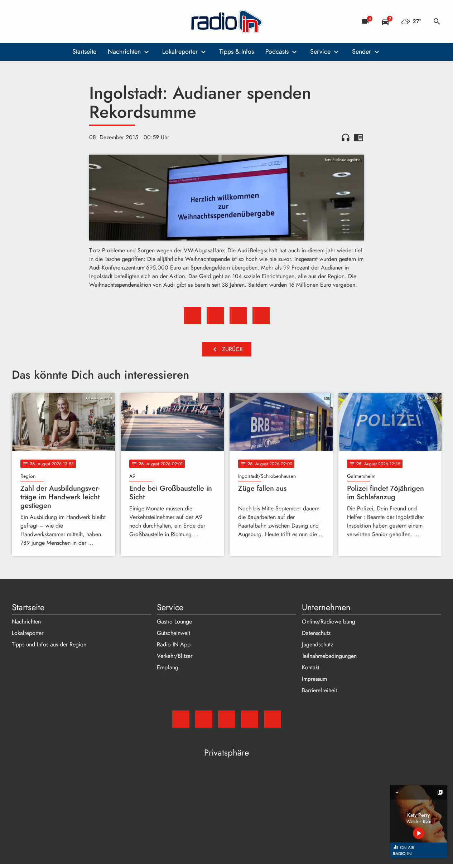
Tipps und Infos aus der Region (49, 644)
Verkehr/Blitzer (174, 656)
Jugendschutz (317, 644)
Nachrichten (124, 51)
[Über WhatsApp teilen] (238, 315)
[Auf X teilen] (215, 315)
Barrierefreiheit (319, 690)
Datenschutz (316, 633)
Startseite (84, 51)
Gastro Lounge (174, 621)
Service (320, 51)
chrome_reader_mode (358, 137)
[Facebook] (33, 21)
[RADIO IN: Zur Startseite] (226, 21)
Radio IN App (174, 644)
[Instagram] (47, 21)
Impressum (314, 679)
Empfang (167, 667)
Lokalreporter (180, 51)
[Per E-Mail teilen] (261, 315)
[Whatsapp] (62, 21)
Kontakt (310, 667)
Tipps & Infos (236, 51)
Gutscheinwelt (173, 633)
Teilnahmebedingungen (329, 656)
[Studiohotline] (76, 21)
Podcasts (277, 51)
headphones (346, 137)
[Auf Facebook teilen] (192, 315)
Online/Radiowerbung (328, 621)
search (437, 21)
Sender (361, 51)
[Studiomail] (19, 21)
